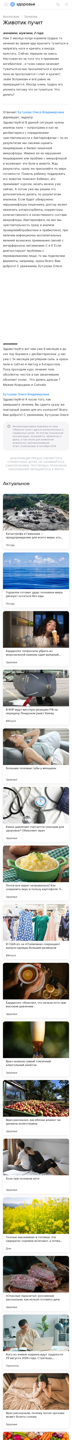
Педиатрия (30, 16)
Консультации (11, 16)
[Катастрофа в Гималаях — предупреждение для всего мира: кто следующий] (36, 521)
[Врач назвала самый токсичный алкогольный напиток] (36, 1048)
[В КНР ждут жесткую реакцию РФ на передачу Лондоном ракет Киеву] (36, 697)
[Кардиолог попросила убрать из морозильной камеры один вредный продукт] (36, 638)
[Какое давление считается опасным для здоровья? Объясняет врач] (36, 814)
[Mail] (12, 4)
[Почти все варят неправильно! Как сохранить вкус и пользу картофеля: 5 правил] (36, 873)
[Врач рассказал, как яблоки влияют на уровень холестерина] (36, 1107)
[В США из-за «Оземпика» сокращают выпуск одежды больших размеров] (36, 931)
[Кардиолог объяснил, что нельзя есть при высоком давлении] (36, 990)
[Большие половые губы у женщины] (36, 755)
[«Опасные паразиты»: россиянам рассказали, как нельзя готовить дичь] (36, 1283)
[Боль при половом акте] (36, 1166)
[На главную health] (25, 4)
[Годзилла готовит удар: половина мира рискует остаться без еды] (36, 579)
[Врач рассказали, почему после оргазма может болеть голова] (36, 1400)
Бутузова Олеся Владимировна (41, 112)
